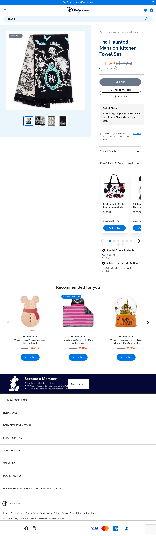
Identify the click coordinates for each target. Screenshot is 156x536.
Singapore (14, 503)
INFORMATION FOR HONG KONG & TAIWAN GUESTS (32, 488)
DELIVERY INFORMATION (17, 425)
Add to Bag (114, 228)
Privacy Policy (32, 513)
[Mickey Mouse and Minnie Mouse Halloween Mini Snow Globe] (126, 311)
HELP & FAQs (10, 412)
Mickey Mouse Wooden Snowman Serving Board (30, 341)
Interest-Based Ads (87, 513)
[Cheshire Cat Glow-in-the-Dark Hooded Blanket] (78, 311)
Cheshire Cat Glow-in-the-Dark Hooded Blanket (78, 341)
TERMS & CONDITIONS (15, 400)
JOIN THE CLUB (11, 450)
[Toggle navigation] (6, 10)
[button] (152, 3)
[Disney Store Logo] (78, 10)
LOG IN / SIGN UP (12, 476)
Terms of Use (17, 513)
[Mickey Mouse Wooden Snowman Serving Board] (30, 311)
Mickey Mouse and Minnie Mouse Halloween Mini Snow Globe (126, 341)
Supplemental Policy (49, 513)
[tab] (120, 151)
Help (5, 513)
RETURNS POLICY (12, 438)
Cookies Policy (68, 513)
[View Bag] (151, 10)
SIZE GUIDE (9, 463)
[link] (101, 241)
